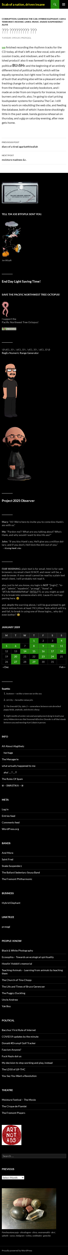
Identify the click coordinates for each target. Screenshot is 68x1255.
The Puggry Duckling (13, 993)
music (35, 21)
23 (43, 656)
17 (52, 651)
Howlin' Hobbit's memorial (17, 963)
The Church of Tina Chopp (17, 980)
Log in (5, 809)
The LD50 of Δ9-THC (13, 1069)
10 (52, 645)
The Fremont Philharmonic (17, 879)
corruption (9, 18)
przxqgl (26, 37)
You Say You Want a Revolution (19, 1075)
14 (24, 651)
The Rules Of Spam (12, 778)
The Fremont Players (13, 1112)
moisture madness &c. (14, 157)
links (28, 21)
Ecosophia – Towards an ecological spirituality (28, 957)
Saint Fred (7, 859)
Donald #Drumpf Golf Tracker (19, 1043)
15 (33, 651)
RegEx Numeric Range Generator (20, 352)
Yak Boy (6, 1006)
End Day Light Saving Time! (21, 281)
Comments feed (11, 822)
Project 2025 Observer (18, 501)
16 (43, 651)
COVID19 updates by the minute (20, 1036)
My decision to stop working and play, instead (27, 1062)
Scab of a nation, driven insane (23, 4)
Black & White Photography (17, 950)
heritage (8, 752)
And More (7, 852)
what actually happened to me (18, 765)
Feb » (62, 667)
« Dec (6, 667)
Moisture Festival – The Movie (19, 1099)
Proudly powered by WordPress (17, 1250)
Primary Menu (63, 4)
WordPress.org (10, 828)
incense (19, 21)
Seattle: (6, 688)
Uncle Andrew (10, 999)
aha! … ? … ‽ (10, 772)
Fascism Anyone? (11, 1049)
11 (61, 645)
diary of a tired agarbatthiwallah (20, 144)
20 (15, 656)
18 (61, 651)
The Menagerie (10, 759)
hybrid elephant (48, 18)
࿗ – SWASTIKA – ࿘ (12, 785)
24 (52, 656)
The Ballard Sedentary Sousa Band (21, 872)
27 (15, 661)
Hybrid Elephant (11, 902)
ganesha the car (27, 18)
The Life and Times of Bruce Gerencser (23, 986)
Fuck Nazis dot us (11, 1056)
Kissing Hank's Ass (13, 548)
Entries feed (8, 815)
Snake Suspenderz (12, 865)
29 (33, 661)
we (3, 47)
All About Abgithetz (13, 746)
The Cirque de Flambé (14, 1106)
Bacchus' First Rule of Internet (19, 1030)
